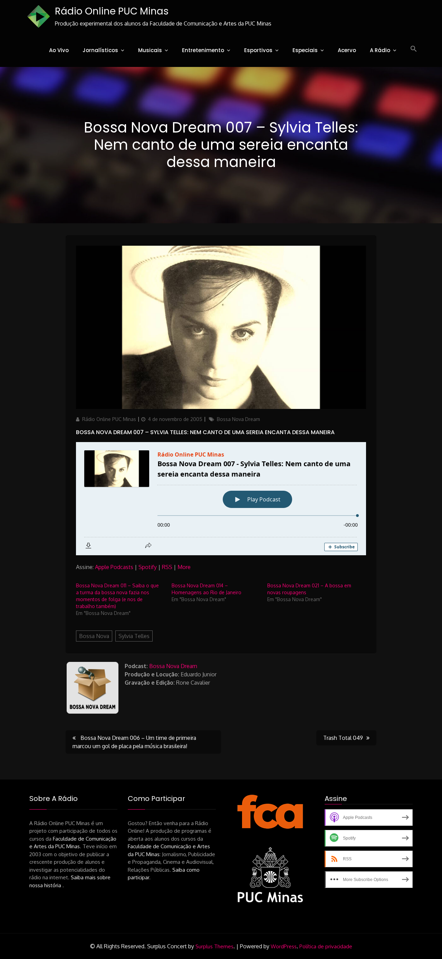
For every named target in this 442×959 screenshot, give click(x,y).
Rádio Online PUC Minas (112, 11)
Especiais (305, 50)
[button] (413, 49)
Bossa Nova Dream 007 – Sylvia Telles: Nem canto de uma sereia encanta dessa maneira (205, 432)
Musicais (150, 50)
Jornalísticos (100, 50)
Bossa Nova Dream (238, 419)
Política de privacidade (325, 946)
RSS (167, 567)
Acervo (347, 50)
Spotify (147, 567)
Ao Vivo (59, 50)
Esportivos (258, 50)
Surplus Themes (214, 946)
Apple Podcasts (114, 567)
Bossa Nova (94, 636)
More (184, 567)
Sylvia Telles (134, 636)
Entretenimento (203, 50)
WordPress (284, 946)
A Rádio (380, 50)
